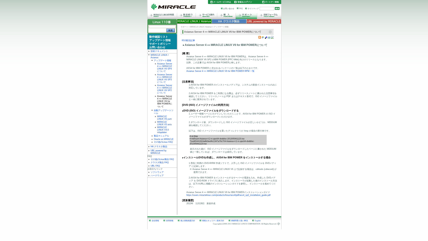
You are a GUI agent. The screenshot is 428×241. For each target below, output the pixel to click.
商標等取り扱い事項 (239, 221)
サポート (184, 27)
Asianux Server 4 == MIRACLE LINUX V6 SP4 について (164, 67)
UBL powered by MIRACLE (159, 151)
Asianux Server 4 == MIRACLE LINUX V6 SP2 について (164, 89)
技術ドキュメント (159, 51)
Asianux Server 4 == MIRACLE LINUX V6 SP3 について (164, 78)
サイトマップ (253, 9)
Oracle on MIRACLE (164, 139)
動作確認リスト (158, 36)
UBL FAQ (155, 166)
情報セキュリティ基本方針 (213, 221)
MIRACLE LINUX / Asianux (160, 56)
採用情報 (169, 221)
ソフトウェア (157, 172)
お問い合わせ (228, 9)
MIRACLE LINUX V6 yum (164, 117)
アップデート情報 (160, 40)
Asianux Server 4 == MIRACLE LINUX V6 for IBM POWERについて (164, 101)
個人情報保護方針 (187, 221)
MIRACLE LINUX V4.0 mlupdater (163, 130)
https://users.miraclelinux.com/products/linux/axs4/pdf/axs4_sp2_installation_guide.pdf (228, 195)
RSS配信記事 (188, 40)
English (258, 221)
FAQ (241, 8)
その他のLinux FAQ (163, 142)
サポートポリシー (160, 43)
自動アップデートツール (163, 111)
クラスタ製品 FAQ (160, 162)
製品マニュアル (161, 136)
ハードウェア (157, 175)
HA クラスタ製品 (159, 146)
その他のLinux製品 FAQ (162, 159)
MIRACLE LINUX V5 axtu (164, 123)
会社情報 (155, 221)
